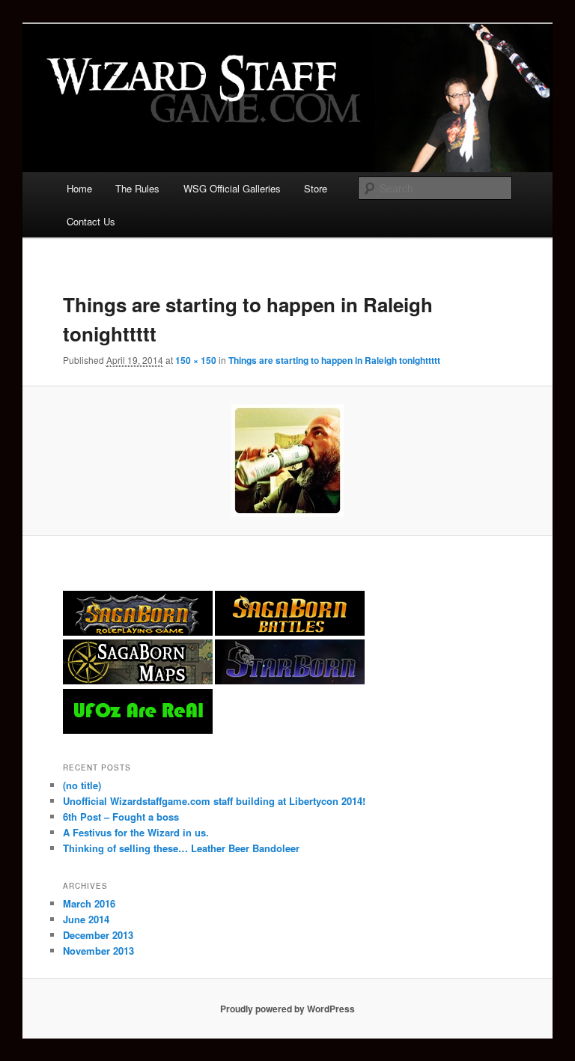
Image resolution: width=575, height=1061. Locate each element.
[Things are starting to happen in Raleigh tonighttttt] (288, 460)
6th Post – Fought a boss (121, 816)
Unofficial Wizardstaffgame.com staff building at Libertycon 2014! (214, 801)
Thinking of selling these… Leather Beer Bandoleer (181, 848)
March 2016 (89, 903)
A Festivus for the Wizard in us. (136, 832)
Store (315, 188)
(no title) (82, 785)
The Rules (137, 188)
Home (79, 188)
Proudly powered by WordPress (287, 1008)
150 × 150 (195, 360)
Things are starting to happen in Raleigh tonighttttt (334, 360)
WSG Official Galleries (232, 188)
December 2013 (98, 935)
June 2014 (86, 919)
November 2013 (98, 950)
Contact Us (91, 221)
